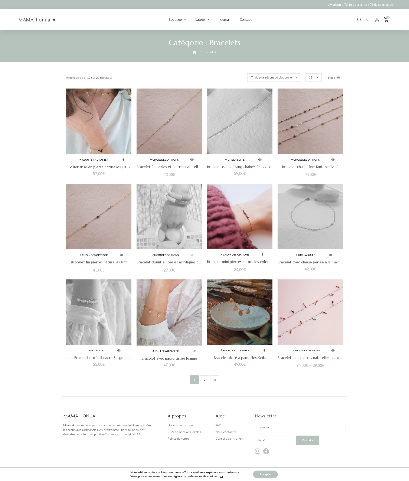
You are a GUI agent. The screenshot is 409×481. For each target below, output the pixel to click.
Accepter (265, 474)
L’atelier (200, 19)
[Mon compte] (377, 19)
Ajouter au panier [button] (95, 159)
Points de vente (178, 438)
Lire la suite (236, 159)
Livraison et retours (181, 425)
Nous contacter (226, 432)
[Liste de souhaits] (368, 19)
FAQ (219, 425)
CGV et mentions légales (184, 432)
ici (221, 476)
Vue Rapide (123, 160)
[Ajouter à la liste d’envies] (133, 95)
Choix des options (165, 159)
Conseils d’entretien (229, 438)
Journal (224, 19)
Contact (246, 19)
